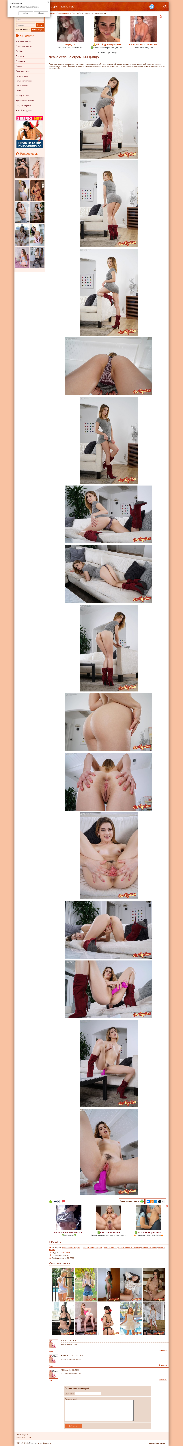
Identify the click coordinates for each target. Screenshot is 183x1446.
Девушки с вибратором (92, 1247)
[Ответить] (163, 1350)
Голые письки (22, 76)
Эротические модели (25, 101)
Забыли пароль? (22, 30)
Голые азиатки (22, 86)
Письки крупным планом (129, 1247)
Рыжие (19, 66)
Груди (18, 91)
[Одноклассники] (152, 1201)
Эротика (32, 1443)
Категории (52, 6)
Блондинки (20, 61)
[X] (159, 1201)
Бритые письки (110, 1247)
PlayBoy (19, 51)
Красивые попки (23, 71)
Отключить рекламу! (107, 52)
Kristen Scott (65, 1252)
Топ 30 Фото (67, 6)
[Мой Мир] (155, 1201)
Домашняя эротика (24, 46)
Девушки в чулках (23, 105)
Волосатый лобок (149, 1247)
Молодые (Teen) (23, 96)
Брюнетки (20, 56)
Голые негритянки (24, 81)
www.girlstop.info (23, 1437)
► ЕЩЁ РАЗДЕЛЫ (23, 110)
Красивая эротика (23, 41)
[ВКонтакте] (148, 1201)
